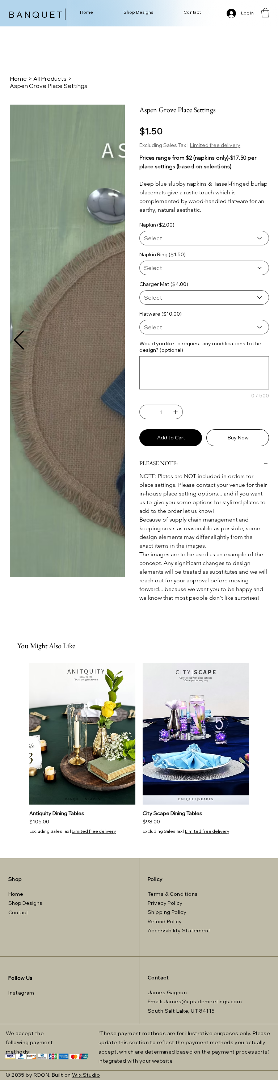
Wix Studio (86, 1075)
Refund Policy (165, 921)
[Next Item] (19, 181)
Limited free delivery (94, 831)
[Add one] (175, 412)
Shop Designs (25, 903)
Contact (18, 912)
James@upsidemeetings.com (203, 1001)
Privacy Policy (165, 903)
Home (15, 894)
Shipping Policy (167, 912)
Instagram (21, 993)
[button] (265, 12)
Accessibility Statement (179, 930)
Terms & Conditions (173, 894)
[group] (139, 749)
